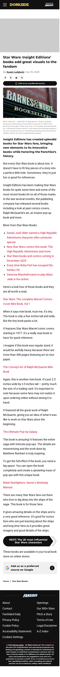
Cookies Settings (12, 637)
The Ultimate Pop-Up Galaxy (20, 431)
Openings (42, 602)
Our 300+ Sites (46, 608)
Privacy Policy (10, 619)
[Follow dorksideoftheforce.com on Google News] (52, 568)
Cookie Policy (10, 625)
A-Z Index (42, 631)
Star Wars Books (20, 581)
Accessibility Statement (16, 631)
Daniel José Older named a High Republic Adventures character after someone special (32, 237)
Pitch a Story (44, 614)
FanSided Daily (11, 614)
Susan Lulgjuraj (15, 72)
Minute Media (18, 645)
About (6, 602)
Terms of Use (45, 619)
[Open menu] (5, 4)
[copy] (22, 78)
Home (6, 581)
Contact (7, 608)
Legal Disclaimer (47, 625)
